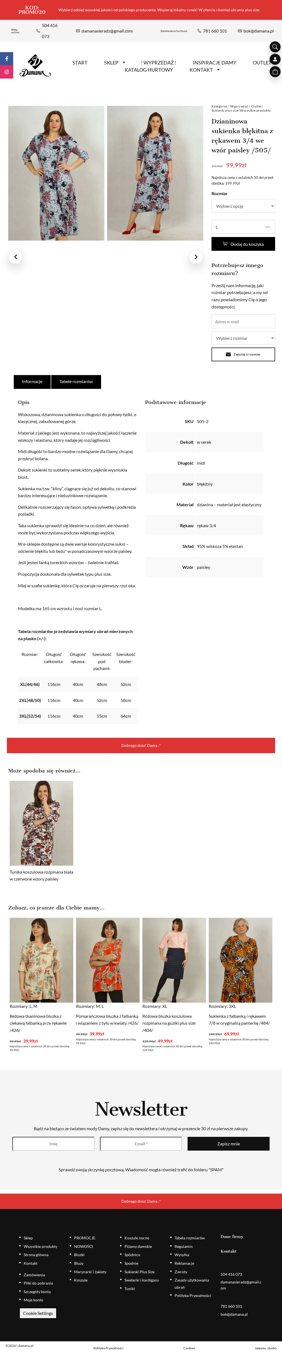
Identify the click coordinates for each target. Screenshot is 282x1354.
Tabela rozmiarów (190, 1237)
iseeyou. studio (265, 1348)
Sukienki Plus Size (139, 1271)
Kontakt (201, 70)
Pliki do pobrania (38, 1283)
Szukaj (275, 46)
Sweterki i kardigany (141, 1280)
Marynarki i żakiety (90, 1271)
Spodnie (131, 1263)
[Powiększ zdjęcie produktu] (56, 173)
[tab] (32, 382)
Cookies (189, 1348)
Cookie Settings (38, 1313)
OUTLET (262, 63)
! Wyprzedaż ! (239, 106)
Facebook (6, 58)
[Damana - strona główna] (35, 65)
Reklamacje (184, 1263)
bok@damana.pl (258, 30)
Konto (275, 59)
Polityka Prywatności (193, 1295)
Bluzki (79, 1254)
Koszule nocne (136, 1237)
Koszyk (275, 71)
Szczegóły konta (37, 1291)
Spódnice (132, 1254)
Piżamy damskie (138, 1246)
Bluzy (78, 1263)
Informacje (32, 381)
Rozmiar (220, 193)
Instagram (6, 72)
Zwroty (181, 1271)
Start (80, 63)
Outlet (256, 106)
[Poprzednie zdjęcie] (15, 257)
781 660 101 (215, 30)
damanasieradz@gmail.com (107, 30)
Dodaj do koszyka (247, 244)
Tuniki (129, 1288)
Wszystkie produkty (255, 110)
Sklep (111, 63)
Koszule (81, 1280)
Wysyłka (182, 1254)
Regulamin (184, 1246)
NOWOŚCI (83, 1246)
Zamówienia (34, 1274)
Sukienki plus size (225, 110)
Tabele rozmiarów (76, 381)
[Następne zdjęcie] (196, 257)
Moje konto (33, 1300)
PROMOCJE (84, 1237)
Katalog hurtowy (149, 70)
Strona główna (36, 1254)
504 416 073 (50, 31)
